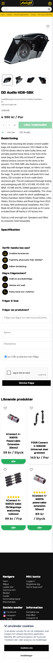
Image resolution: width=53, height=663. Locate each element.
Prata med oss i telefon (21, 292)
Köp (13, 461)
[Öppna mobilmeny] (3, 3)
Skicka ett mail (17, 285)
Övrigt (33, 15)
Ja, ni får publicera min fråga (23, 356)
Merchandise (9, 602)
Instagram (11, 615)
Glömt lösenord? (34, 587)
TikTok (9, 619)
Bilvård (6, 593)
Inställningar (27, 655)
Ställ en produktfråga (20, 279)
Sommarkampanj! (11, 599)
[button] (47, 26)
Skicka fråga (26, 383)
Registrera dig (33, 584)
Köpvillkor (31, 615)
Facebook (11, 612)
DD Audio (25, 132)
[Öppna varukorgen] (50, 3)
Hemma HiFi (9, 590)
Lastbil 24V (8, 587)
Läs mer (6, 110)
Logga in (30, 581)
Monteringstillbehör (21, 15)
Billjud (9, 15)
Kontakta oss (32, 612)
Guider (6, 596)
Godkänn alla (26, 648)
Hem (3, 15)
